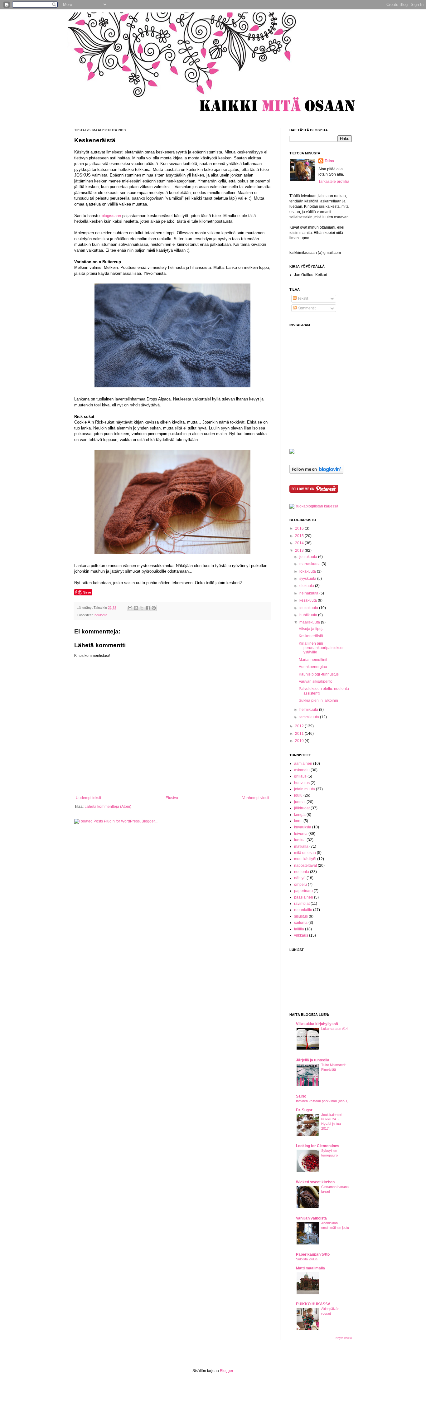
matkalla (301, 846)
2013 (300, 550)
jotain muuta (304, 789)
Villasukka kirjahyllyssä (317, 1024)
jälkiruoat (302, 808)
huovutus (302, 783)
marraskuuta (310, 564)
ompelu (300, 884)
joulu (298, 795)
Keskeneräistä (311, 636)
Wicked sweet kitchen (315, 1182)
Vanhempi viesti (255, 798)
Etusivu (172, 798)
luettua (300, 840)
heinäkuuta (309, 593)
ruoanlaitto (303, 910)
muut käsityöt (305, 859)
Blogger (226, 1371)
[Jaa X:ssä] (142, 608)
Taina (329, 161)
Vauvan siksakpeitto (315, 681)
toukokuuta (309, 608)
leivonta (300, 834)
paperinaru (303, 891)
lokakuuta (308, 571)
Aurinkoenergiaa (313, 667)
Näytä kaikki (344, 1338)
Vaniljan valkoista (311, 1218)
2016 (300, 528)
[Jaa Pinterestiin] (154, 608)
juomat (300, 802)
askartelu (302, 770)
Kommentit (306, 308)
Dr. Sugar (304, 1110)
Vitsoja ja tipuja (312, 629)
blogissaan (111, 215)
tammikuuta (309, 717)
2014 (300, 543)
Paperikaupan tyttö (313, 1254)
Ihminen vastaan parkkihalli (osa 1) (322, 1101)
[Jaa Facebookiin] (148, 608)
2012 (300, 726)
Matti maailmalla (310, 1268)
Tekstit (302, 298)
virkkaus (301, 935)
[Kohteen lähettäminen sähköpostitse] (130, 608)
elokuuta (307, 586)
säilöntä (300, 922)
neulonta (100, 615)
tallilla (299, 929)
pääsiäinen (303, 897)
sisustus (301, 916)
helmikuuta (309, 709)
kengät (300, 814)
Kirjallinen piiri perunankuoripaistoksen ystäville (322, 648)
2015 (300, 536)
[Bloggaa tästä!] (136, 608)
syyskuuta (308, 578)
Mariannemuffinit (313, 659)
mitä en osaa (305, 853)
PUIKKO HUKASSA (313, 1304)
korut (298, 821)
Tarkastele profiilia (333, 181)
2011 (300, 733)
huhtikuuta (308, 615)
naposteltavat (305, 865)
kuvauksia (302, 827)
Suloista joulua (306, 1259)
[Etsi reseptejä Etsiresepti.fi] (313, 506)
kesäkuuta (308, 600)
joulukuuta (308, 557)
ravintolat (302, 903)
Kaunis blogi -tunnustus (319, 674)
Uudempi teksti (88, 798)
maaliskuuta (310, 622)
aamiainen (303, 763)
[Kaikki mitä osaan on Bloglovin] (316, 472)
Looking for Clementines (317, 1146)
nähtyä (300, 878)
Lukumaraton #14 (334, 1028)
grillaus (300, 776)
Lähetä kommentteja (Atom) (108, 806)
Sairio (301, 1096)
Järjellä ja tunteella (312, 1060)
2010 (300, 741)
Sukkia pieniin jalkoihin (318, 700)
